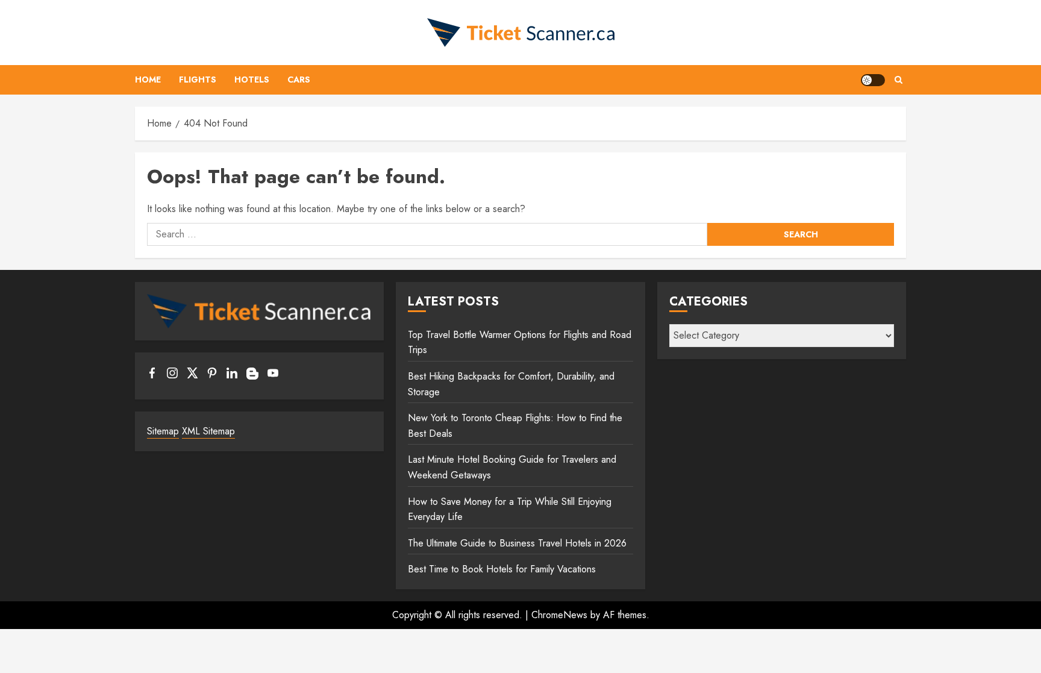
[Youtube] (272, 375)
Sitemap (163, 431)
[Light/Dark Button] (873, 80)
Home (148, 80)
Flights (197, 80)
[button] (898, 80)
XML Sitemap (208, 431)
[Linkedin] (232, 375)
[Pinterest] (212, 375)
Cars (298, 80)
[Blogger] (252, 376)
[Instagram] (172, 375)
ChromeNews (559, 615)
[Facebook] (152, 375)
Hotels (251, 80)
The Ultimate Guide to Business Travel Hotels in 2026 (517, 543)
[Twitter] (192, 375)
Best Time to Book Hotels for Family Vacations (502, 569)
